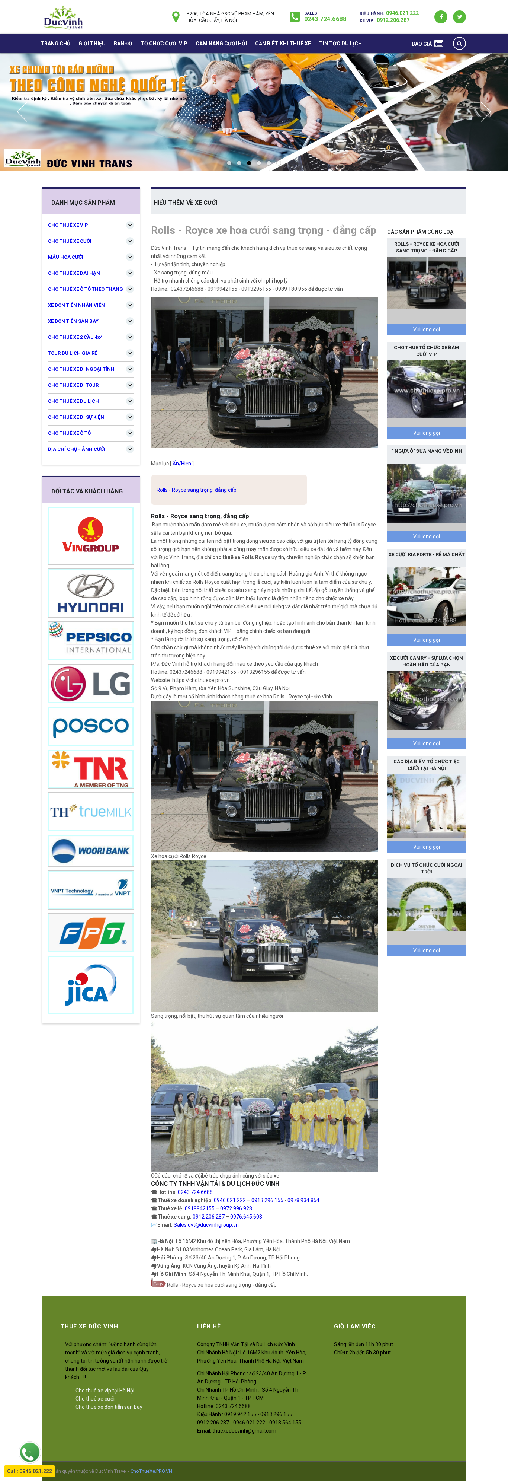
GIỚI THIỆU (92, 44)
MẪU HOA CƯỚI (65, 257)
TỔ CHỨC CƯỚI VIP (164, 44)
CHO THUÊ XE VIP (68, 225)
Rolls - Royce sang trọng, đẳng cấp (197, 490)
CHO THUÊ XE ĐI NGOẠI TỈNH (81, 369)
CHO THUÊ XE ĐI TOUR (73, 385)
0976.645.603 (246, 1217)
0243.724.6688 (325, 19)
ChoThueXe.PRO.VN (151, 1471)
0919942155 (200, 1208)
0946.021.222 (402, 13)
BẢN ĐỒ (123, 44)
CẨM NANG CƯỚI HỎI (221, 44)
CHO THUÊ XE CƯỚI (69, 241)
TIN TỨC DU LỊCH (340, 44)
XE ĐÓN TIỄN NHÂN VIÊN (76, 305)
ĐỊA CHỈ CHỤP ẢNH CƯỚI (76, 449)
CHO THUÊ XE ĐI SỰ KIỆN (76, 417)
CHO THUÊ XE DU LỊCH (73, 401)
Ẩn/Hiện (182, 463)
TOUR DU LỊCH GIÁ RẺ (72, 353)
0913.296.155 (267, 1200)
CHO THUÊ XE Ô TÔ (69, 433)
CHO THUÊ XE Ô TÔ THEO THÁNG (85, 289)
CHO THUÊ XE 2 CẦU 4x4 (75, 337)
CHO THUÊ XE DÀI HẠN (74, 273)
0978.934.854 (303, 1200)
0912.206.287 (393, 20)
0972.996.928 (236, 1208)
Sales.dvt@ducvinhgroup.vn (206, 1225)
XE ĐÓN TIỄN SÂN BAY (73, 321)
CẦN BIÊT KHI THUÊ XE (283, 44)
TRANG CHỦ (55, 44)
